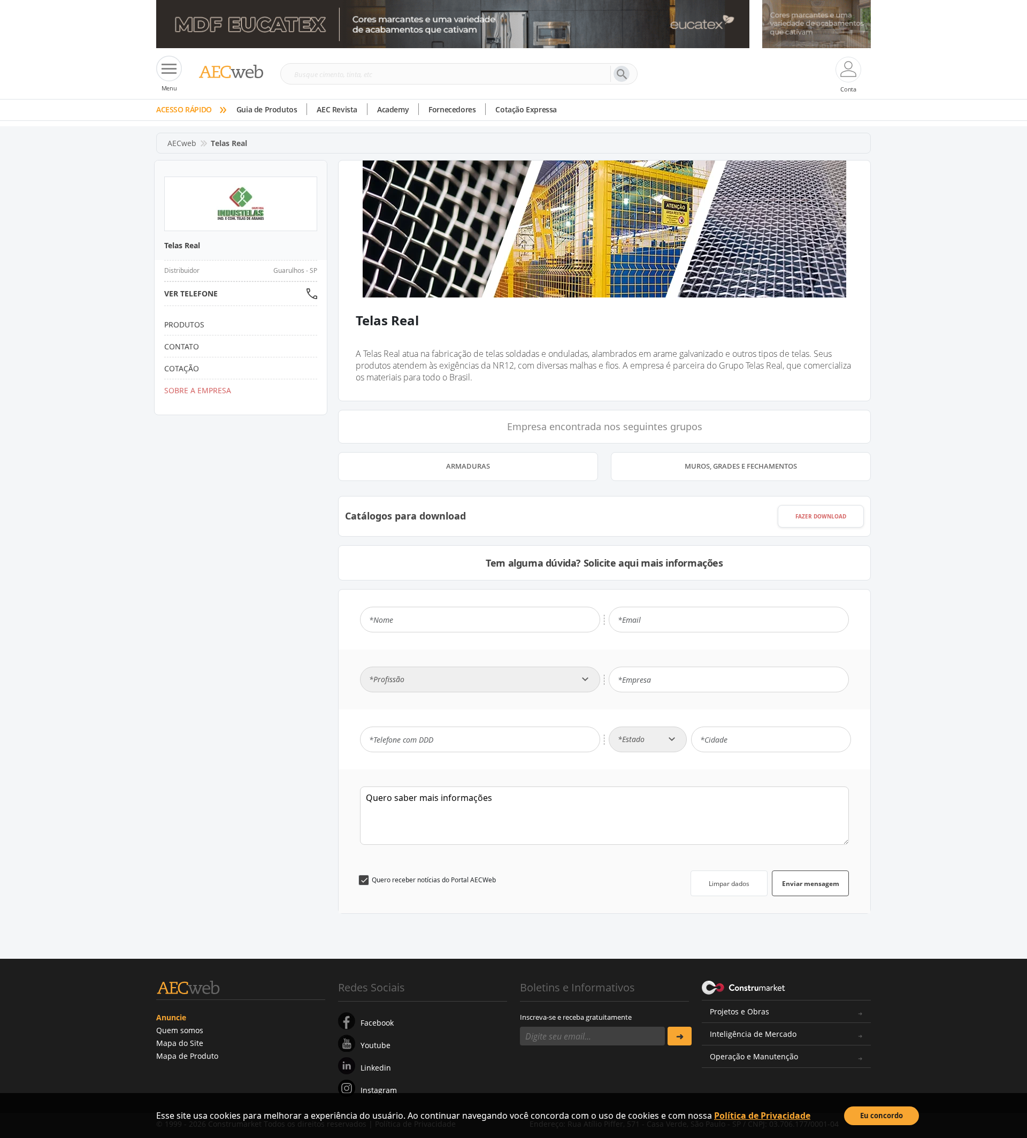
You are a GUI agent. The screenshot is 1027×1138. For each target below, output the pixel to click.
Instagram (379, 1090)
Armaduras (468, 466)
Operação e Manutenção (754, 1056)
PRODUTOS (184, 324)
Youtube (375, 1045)
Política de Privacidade (762, 1115)
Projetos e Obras (739, 1011)
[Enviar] (680, 1036)
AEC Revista (337, 109)
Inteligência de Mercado (753, 1034)
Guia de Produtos (266, 109)
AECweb (181, 143)
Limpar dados (729, 883)
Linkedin (376, 1068)
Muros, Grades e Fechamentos (741, 466)
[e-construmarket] (744, 986)
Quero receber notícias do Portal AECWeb (434, 879)
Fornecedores (452, 109)
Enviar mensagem (810, 883)
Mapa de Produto (187, 1056)
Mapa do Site (179, 1043)
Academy (393, 109)
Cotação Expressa (526, 109)
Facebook (377, 1023)
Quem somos (179, 1030)
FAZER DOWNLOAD (820, 516)
